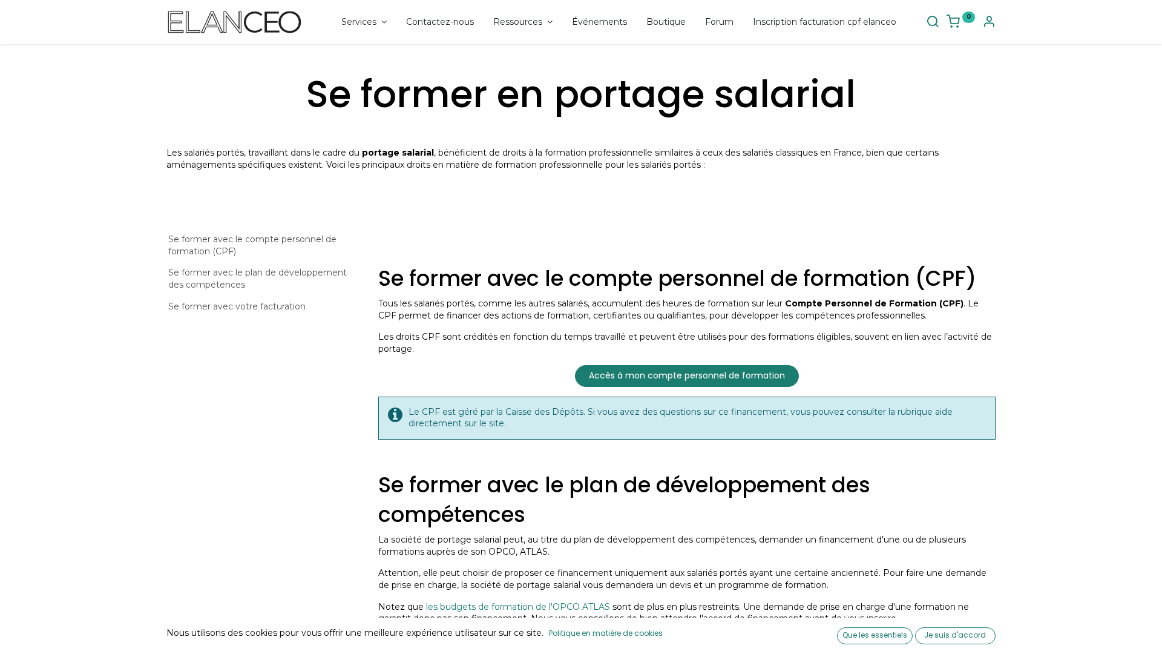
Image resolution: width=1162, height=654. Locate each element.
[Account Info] (989, 23)
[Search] (932, 23)
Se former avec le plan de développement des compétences (257, 278)
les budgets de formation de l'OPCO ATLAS (518, 606)
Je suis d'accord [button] (955, 635)
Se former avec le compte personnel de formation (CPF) (252, 245)
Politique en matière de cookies (606, 633)
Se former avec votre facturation (237, 306)
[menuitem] (440, 22)
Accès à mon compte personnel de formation (687, 375)
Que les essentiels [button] (874, 635)
